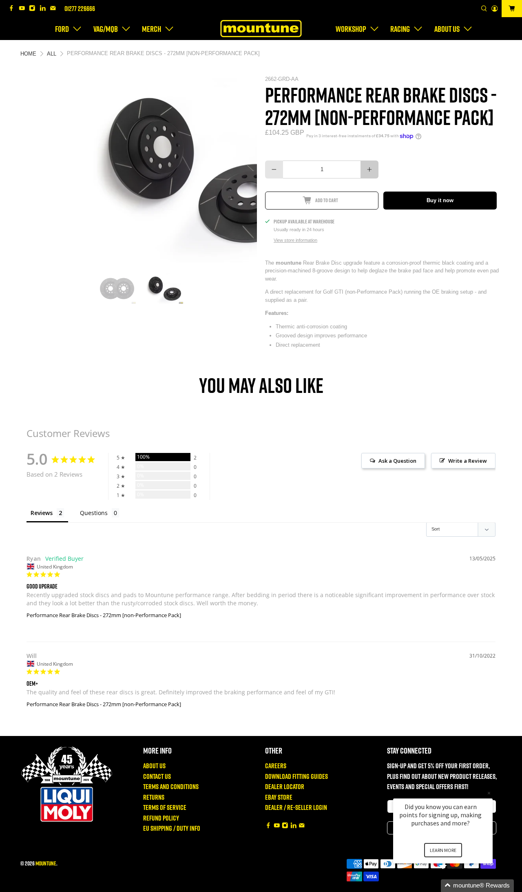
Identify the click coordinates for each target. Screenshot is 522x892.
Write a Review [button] (467, 460)
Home (28, 53)
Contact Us (157, 776)
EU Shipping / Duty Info (171, 828)
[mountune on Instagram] (34, 8)
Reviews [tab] (42, 513)
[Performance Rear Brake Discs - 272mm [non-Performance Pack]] (139, 170)
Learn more (443, 850)
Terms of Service (164, 807)
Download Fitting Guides (296, 776)
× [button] (489, 793)
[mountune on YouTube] (24, 8)
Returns (153, 797)
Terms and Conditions (171, 786)
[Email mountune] (55, 8)
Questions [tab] (94, 513)
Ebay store (278, 797)
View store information (295, 240)
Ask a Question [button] (397, 460)
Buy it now (440, 200)
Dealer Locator (284, 786)
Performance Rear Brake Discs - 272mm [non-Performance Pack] (104, 615)
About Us (154, 765)
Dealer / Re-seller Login (296, 807)
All (51, 53)
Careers (275, 765)
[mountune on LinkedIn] (45, 8)
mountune (45, 863)
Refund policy (161, 818)
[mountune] (261, 28)
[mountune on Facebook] (13, 8)
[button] (453, 885)
